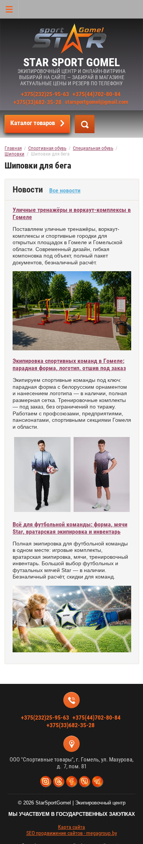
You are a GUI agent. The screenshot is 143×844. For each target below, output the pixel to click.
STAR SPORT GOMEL (71, 62)
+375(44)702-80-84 (96, 94)
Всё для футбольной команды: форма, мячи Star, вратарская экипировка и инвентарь (70, 528)
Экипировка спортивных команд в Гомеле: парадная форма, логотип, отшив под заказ (69, 364)
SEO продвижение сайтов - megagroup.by (71, 833)
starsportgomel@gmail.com (96, 102)
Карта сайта (71, 827)
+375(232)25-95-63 (45, 94)
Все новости (64, 190)
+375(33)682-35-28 (37, 102)
